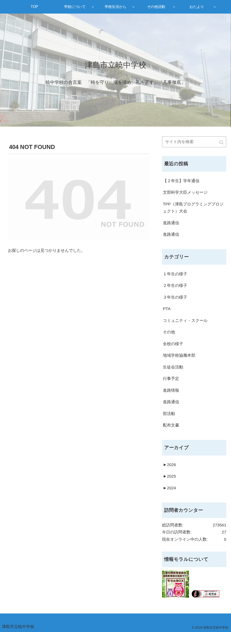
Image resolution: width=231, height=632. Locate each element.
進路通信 (171, 223)
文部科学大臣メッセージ (185, 192)
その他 (169, 332)
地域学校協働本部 (179, 355)
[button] (221, 142)
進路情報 (171, 390)
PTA (167, 309)
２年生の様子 (175, 285)
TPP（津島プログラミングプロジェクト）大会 (193, 208)
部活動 (169, 413)
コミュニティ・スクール (185, 320)
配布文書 (171, 425)
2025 (169, 476)
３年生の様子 (175, 297)
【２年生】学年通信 (181, 181)
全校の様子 (173, 344)
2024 (169, 488)
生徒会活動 (173, 367)
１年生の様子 (175, 274)
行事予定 (171, 378)
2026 (169, 464)
